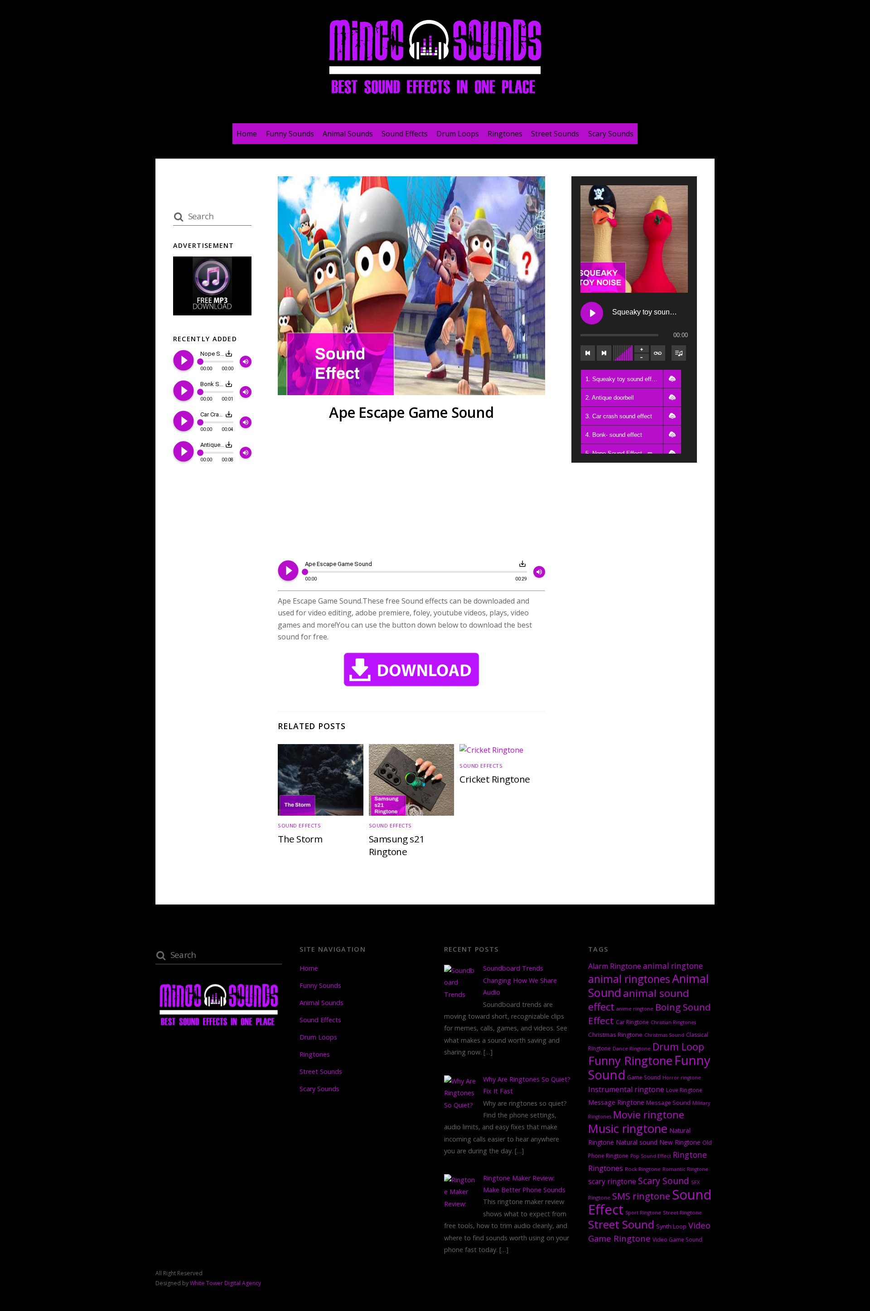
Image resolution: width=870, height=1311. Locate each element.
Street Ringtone (682, 1212)
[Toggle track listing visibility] (679, 353)
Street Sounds (555, 134)
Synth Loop (671, 1226)
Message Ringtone (616, 1102)
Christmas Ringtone (615, 1034)
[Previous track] (587, 353)
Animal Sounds (348, 134)
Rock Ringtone (643, 1169)
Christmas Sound (664, 1035)
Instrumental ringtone (626, 1089)
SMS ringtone (641, 1196)
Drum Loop (678, 1046)
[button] (672, 379)
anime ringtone (634, 1009)
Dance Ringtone (632, 1048)
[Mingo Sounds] (435, 96)
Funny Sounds (290, 134)
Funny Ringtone (630, 1061)
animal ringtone (673, 966)
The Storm (300, 838)
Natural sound (636, 1142)
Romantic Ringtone (685, 1169)
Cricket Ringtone (494, 779)
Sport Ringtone (643, 1212)
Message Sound (668, 1102)
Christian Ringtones (673, 1022)
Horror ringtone (681, 1077)
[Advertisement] (411, 492)
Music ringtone (627, 1129)
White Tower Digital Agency (225, 1283)
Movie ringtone (648, 1114)
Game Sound (644, 1077)
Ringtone (690, 1154)
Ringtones (505, 134)
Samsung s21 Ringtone (397, 845)
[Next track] (604, 353)
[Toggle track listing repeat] (658, 353)
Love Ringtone (684, 1090)
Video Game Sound (677, 1239)
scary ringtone (612, 1181)
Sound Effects (405, 134)
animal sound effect (638, 999)
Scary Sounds (610, 134)
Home (247, 134)
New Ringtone (680, 1142)
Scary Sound (663, 1181)
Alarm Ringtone (614, 966)
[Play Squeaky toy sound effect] (591, 313)
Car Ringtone (632, 1022)
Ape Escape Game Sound (411, 412)
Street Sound (621, 1224)
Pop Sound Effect (650, 1156)
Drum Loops (457, 134)
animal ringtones (629, 979)
